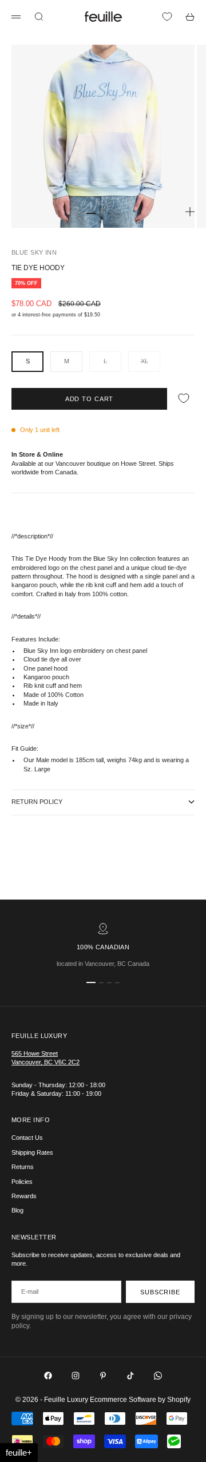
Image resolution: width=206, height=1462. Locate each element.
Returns (22, 1166)
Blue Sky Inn (34, 252)
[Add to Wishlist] (184, 398)
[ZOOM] (190, 211)
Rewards (24, 1195)
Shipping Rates (32, 1152)
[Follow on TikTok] (130, 1375)
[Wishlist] (167, 16)
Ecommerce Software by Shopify (140, 1400)
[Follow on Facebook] (48, 1375)
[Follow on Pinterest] (103, 1375)
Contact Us (27, 1137)
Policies (22, 1181)
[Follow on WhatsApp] (158, 1375)
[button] (19, 1452)
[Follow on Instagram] (75, 1375)
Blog (17, 1210)
